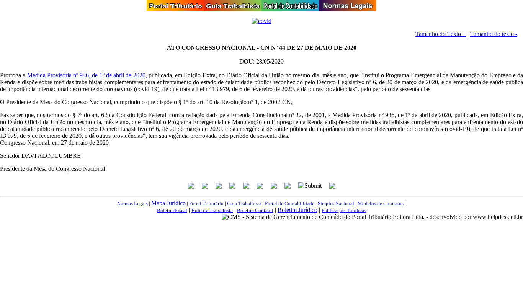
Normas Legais (132, 203)
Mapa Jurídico (168, 203)
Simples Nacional (336, 203)
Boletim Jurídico (297, 210)
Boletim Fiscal (172, 210)
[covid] (261, 21)
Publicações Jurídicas (344, 210)
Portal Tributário (206, 203)
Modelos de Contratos (381, 203)
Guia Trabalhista (244, 203)
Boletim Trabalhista (212, 210)
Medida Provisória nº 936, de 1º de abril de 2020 (86, 75)
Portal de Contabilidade (289, 203)
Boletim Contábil (255, 210)
